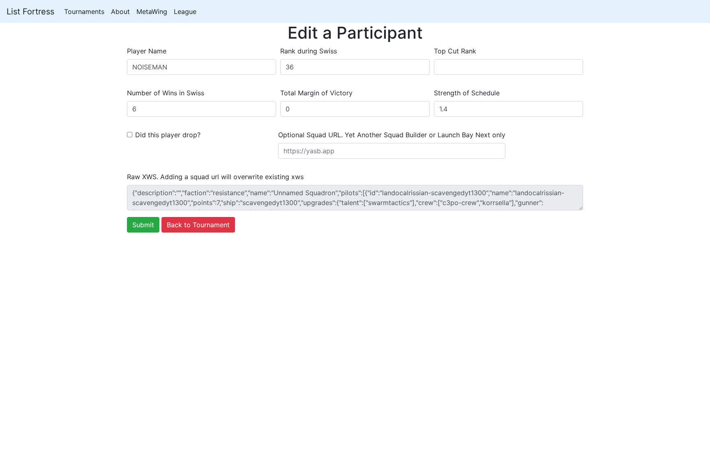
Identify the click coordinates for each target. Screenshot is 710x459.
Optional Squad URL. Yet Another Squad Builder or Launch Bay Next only (391, 135)
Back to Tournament (198, 225)
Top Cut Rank (455, 51)
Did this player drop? (168, 135)
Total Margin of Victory (316, 93)
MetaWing (151, 11)
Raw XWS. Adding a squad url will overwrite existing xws (215, 177)
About (120, 11)
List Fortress (30, 11)
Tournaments (84, 11)
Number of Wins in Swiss (165, 93)
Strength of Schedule (467, 93)
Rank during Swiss (308, 51)
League (185, 11)
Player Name (146, 51)
